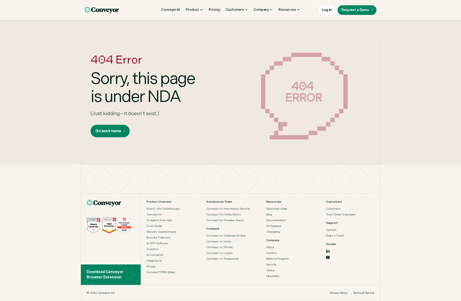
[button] (194, 10)
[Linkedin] (328, 251)
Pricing (214, 10)
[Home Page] (104, 203)
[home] (102, 10)
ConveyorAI (170, 10)
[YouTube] (328, 257)
